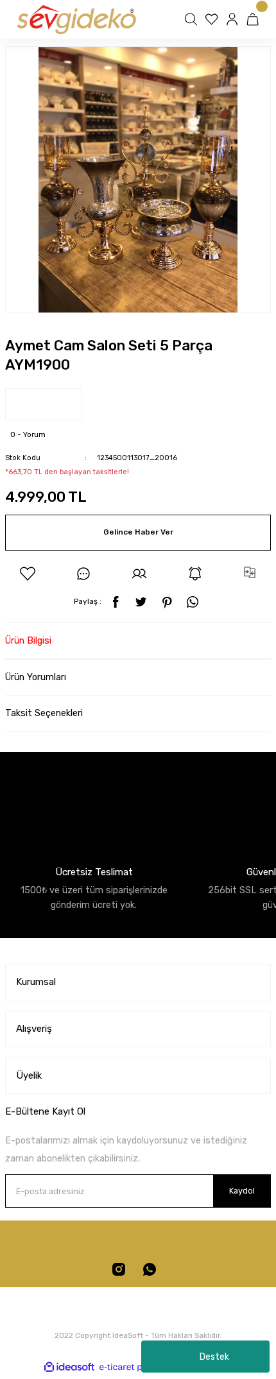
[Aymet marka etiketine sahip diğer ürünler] (43, 404)
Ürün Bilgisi (28, 640)
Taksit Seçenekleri (44, 713)
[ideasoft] (69, 1367)
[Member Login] (233, 19)
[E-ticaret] (136, 1367)
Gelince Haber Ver (138, 531)
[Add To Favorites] (27, 573)
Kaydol (242, 1190)
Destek (214, 1356)
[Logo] (75, 19)
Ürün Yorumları (35, 677)
